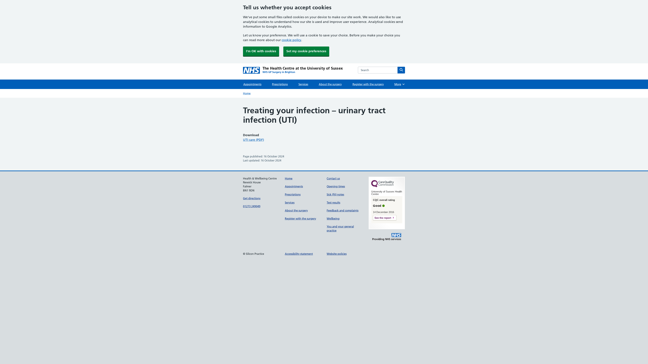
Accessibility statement (299, 253)
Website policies (337, 253)
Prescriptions (280, 84)
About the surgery (330, 84)
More (398, 84)
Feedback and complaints (342, 210)
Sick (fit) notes (335, 194)
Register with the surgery (368, 84)
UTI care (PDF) (253, 140)
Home (247, 93)
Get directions (251, 198)
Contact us (333, 178)
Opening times (336, 186)
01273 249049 (251, 206)
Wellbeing (333, 218)
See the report (382, 217)
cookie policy (291, 40)
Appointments (252, 84)
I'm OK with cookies (261, 51)
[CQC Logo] (382, 186)
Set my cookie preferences (306, 51)
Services (303, 84)
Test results (333, 202)
